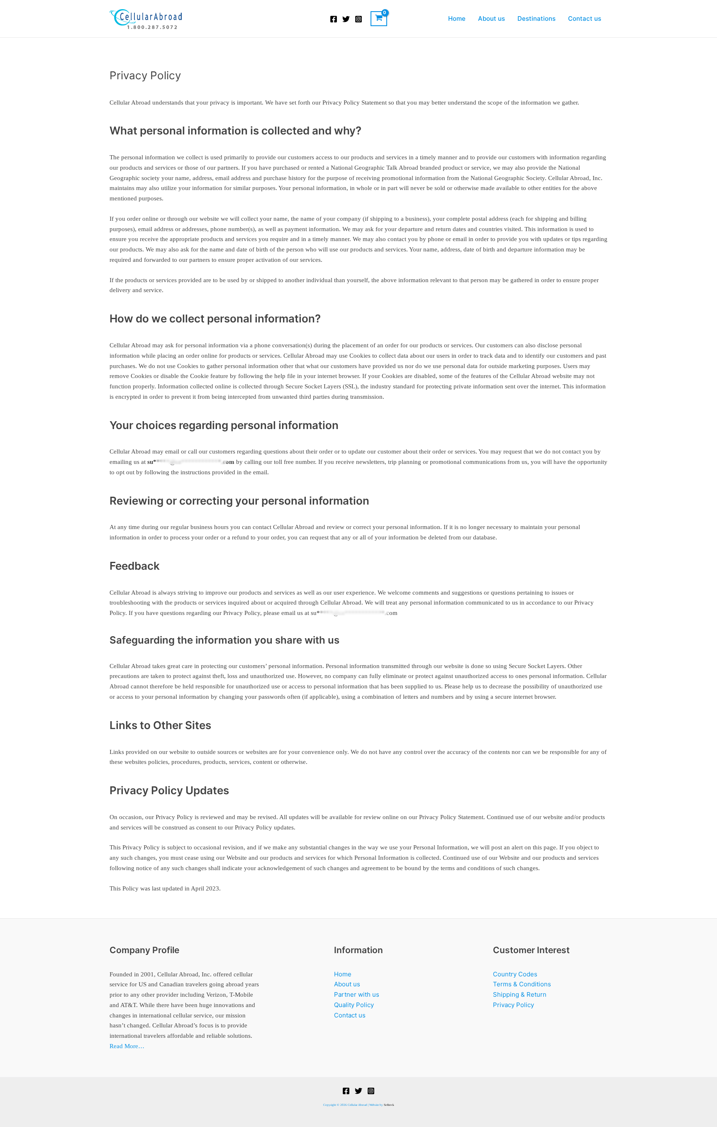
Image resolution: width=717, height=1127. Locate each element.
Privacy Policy (513, 1005)
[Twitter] (346, 19)
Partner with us (356, 994)
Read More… (127, 1046)
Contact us (584, 18)
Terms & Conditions (522, 984)
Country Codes (515, 974)
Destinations (536, 18)
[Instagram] (358, 19)
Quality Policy (354, 1005)
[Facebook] (333, 19)
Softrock (389, 1105)
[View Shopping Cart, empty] (379, 18)
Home (457, 18)
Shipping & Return (519, 994)
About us (491, 18)
